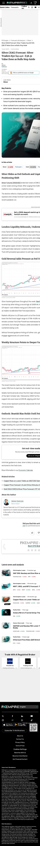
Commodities (15, 49)
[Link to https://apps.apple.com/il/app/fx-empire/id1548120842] (8, 725)
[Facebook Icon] (15, 716)
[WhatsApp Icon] (25, 720)
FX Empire (5, 40)
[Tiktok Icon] (34, 720)
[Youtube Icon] (34, 716)
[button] (3, 3)
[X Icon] (6, 716)
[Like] (32, 533)
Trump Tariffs (5, 49)
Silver (29, 40)
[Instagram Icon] (6, 720)
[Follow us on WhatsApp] (32, 7)
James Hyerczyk (17, 501)
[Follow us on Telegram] (39, 7)
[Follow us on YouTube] (35, 7)
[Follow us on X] (29, 7)
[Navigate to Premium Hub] (7, 604)
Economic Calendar (26, 470)
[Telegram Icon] (15, 720)
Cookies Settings (20, 749)
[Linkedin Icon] (25, 716)
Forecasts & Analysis (18, 40)
